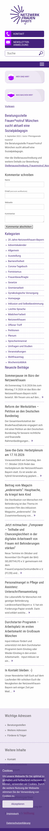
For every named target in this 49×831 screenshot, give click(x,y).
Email (16, 191)
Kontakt (11, 759)
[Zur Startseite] (24, 15)
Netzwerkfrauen (17, 319)
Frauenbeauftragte (18, 277)
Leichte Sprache (17, 309)
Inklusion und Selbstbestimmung (25, 303)
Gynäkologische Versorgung (23, 293)
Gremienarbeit (16, 287)
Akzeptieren (17, 803)
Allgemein (13, 250)
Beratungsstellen (16, 725)
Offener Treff (15, 324)
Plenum (12, 335)
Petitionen (13, 330)
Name (7, 180)
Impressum (12, 813)
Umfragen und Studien (20, 346)
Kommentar (10, 214)
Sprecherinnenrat (17, 341)
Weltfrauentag (16, 356)
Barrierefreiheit (16, 261)
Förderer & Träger (16, 735)
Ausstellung (14, 255)
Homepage (14, 298)
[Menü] (42, 64)
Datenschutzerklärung (18, 823)
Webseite (9, 202)
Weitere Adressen (17, 730)
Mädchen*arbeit (17, 314)
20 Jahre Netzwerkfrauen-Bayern (26, 239)
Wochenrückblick (17, 362)
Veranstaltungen (17, 351)
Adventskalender (17, 245)
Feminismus (14, 271)
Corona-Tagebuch (17, 266)
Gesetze (12, 282)
